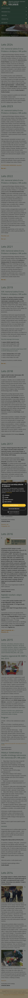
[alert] (14, 499)
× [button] (25, 484)
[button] (14, 512)
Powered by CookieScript (14, 513)
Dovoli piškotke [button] (14, 505)
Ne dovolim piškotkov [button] (14, 508)
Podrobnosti (9, 492)
